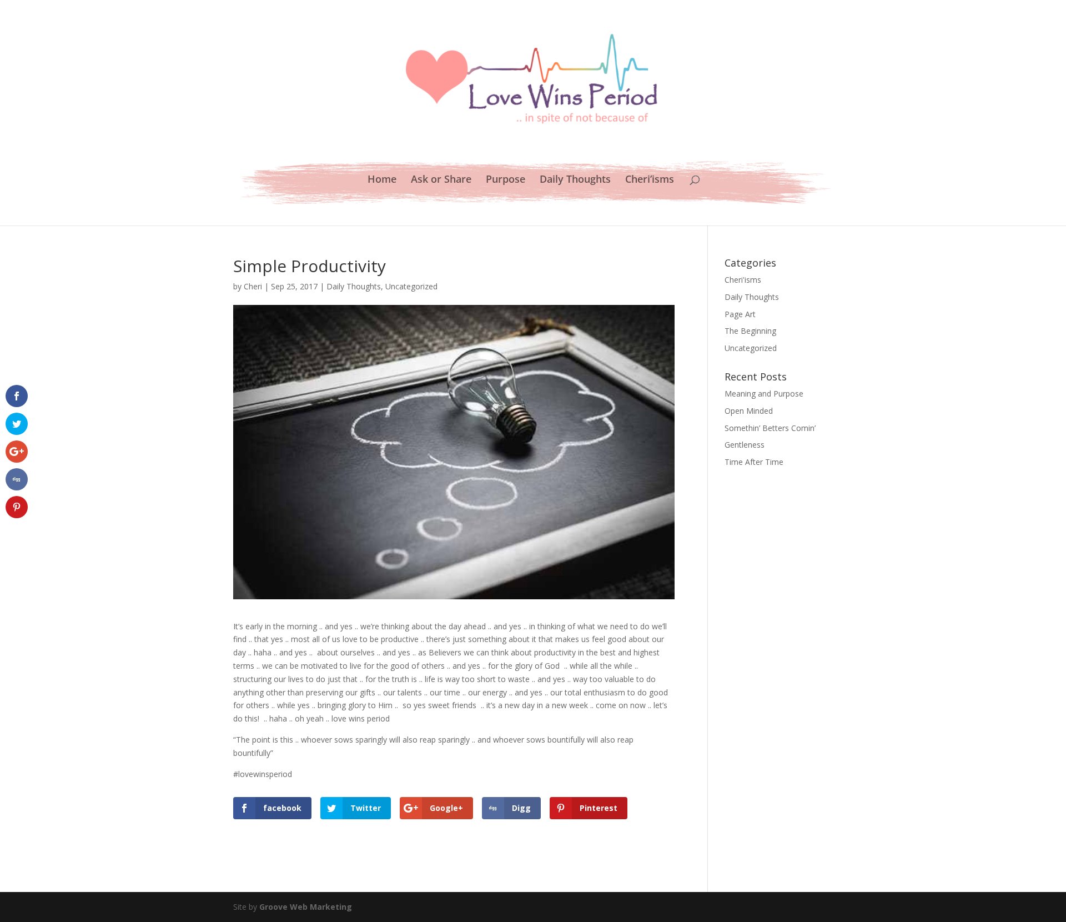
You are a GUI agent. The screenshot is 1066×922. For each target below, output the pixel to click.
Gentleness (745, 444)
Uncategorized (411, 286)
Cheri (253, 286)
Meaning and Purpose (764, 393)
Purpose (505, 180)
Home (382, 180)
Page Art (740, 314)
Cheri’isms (649, 180)
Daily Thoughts (575, 180)
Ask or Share (441, 180)
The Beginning (750, 330)
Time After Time (754, 462)
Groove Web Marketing (305, 906)
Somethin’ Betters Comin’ (770, 428)
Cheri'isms (743, 279)
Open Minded (749, 410)
